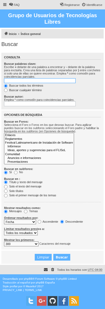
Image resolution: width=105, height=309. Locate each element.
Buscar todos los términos (25, 85)
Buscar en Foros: (16, 121)
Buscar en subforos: (18, 169)
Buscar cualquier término (25, 90)
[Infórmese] (39, 146)
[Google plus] (42, 301)
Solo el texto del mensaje (24, 186)
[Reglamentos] (39, 139)
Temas (33, 211)
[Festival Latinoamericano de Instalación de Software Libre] (39, 143)
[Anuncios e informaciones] (39, 158)
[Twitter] (31, 301)
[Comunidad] (39, 154)
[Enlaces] (39, 135)
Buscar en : (12, 178)
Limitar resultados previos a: (24, 228)
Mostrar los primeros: (19, 239)
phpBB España (45, 282)
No (20, 172)
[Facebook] (63, 301)
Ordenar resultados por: (21, 217)
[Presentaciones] (39, 162)
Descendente (74, 221)
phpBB (28, 278)
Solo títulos (15, 191)
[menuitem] (14, 5)
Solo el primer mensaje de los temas (32, 195)
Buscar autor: (13, 96)
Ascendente (50, 221)
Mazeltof (31, 286)
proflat (14, 286)
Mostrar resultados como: (22, 207)
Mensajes (15, 211)
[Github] (52, 301)
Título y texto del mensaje (25, 182)
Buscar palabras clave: (20, 63)
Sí (10, 172)
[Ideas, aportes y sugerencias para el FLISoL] (39, 150)
